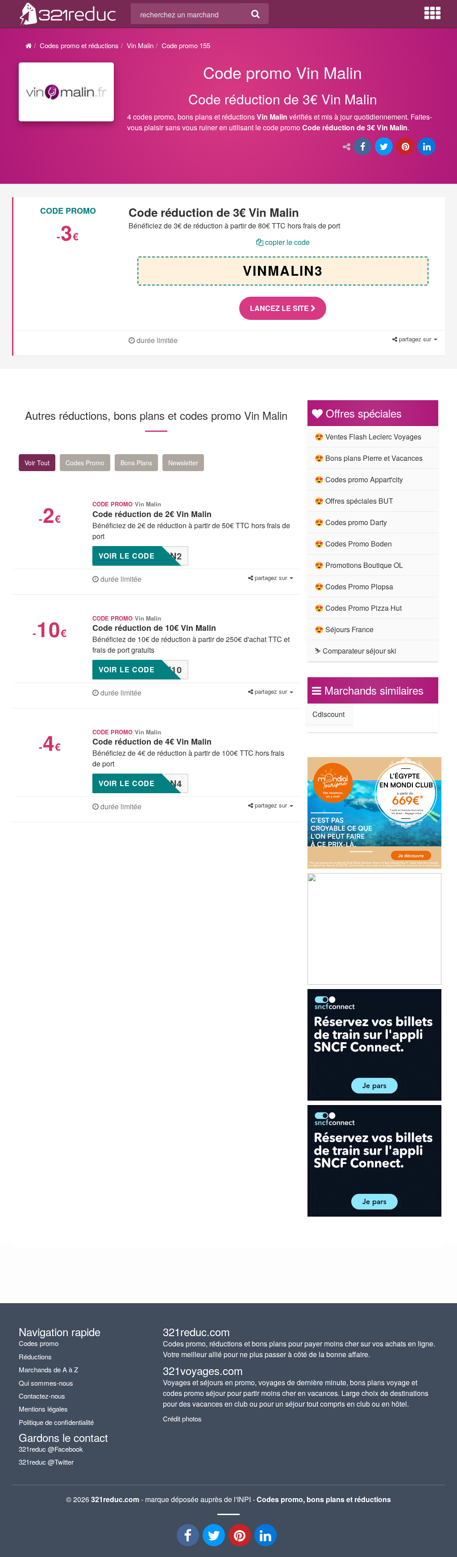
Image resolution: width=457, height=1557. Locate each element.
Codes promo (38, 1343)
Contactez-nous (42, 1395)
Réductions (35, 1356)
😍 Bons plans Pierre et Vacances (369, 458)
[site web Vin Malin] (66, 92)
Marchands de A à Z (48, 1369)
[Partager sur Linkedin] (427, 147)
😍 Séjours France (344, 629)
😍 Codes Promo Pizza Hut (358, 608)
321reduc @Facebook (51, 1448)
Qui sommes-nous (46, 1382)
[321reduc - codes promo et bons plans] (240, 1537)
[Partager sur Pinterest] (406, 147)
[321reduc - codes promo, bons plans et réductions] (266, 1537)
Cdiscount (328, 714)
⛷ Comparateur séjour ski (355, 651)
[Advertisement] (89, 902)
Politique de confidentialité (56, 1422)
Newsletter (183, 462)
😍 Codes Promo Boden (353, 543)
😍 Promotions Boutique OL (359, 565)
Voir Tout (37, 462)
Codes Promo (85, 462)
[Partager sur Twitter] (385, 147)
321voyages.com (203, 1370)
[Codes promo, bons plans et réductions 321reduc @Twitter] (215, 1537)
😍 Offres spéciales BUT (354, 501)
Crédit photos (182, 1418)
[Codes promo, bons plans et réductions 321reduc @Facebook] (189, 1537)
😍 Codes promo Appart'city (359, 479)
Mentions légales (43, 1408)
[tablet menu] (432, 13)
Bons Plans (136, 462)
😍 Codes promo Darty (351, 522)
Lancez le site (280, 308)
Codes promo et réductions (79, 45)
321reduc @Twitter (46, 1461)
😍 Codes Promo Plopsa (354, 586)
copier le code (286, 242)
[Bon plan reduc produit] (282, 99)
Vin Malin (140, 45)
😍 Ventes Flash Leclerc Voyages (368, 436)
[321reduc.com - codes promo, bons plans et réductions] (68, 12)
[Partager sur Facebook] (363, 147)
